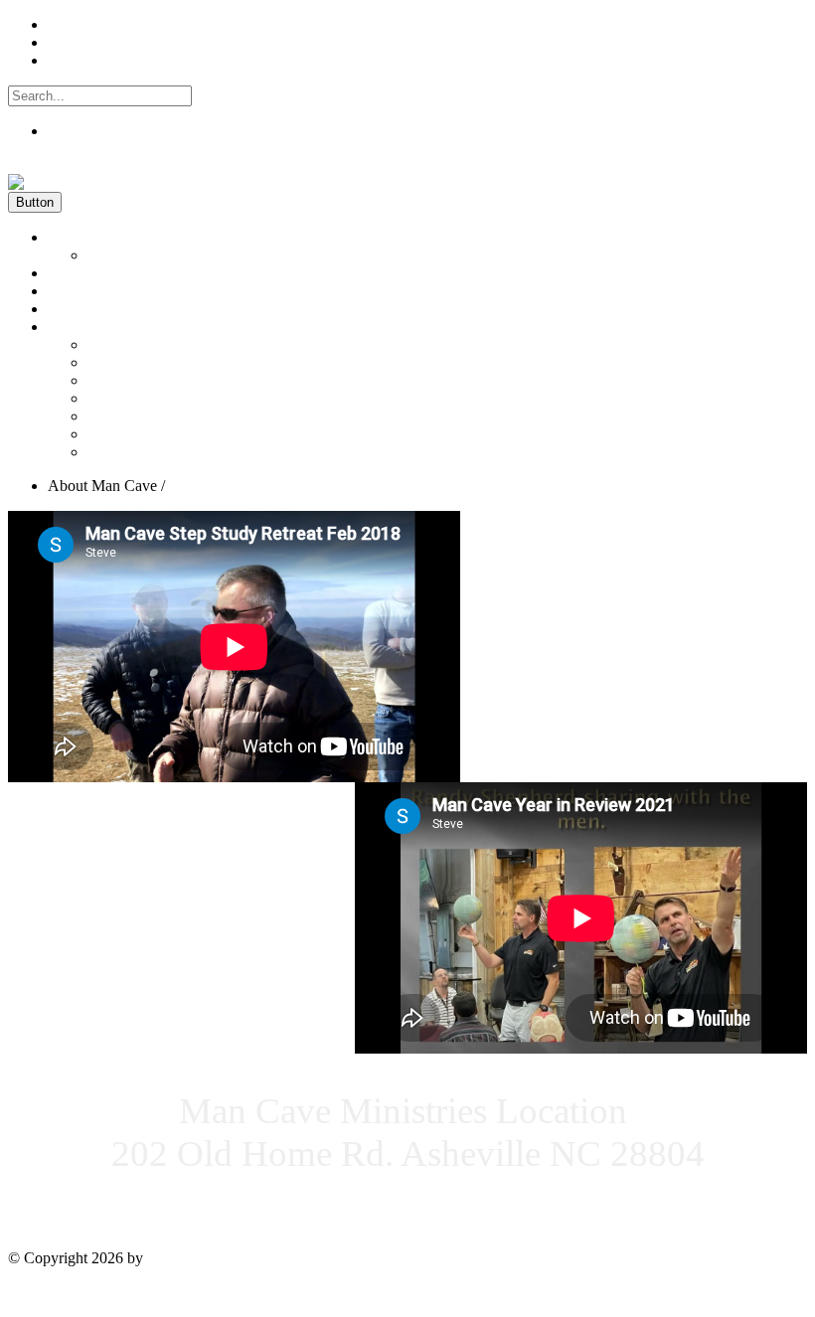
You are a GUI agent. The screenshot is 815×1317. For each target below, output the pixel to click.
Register (73, 130)
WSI (161, 1257)
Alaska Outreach (140, 416)
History (110, 255)
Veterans (114, 344)
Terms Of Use (107, 1291)
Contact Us (83, 308)
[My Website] (53, 182)
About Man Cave (102, 326)
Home (67, 237)
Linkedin (76, 42)
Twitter (70, 60)
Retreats (112, 433)
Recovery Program (146, 380)
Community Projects (151, 398)
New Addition (132, 451)
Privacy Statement (211, 1291)
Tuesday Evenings (145, 362)
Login (27, 164)
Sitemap (35, 1291)
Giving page (86, 272)
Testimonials (87, 290)
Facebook (78, 24)
